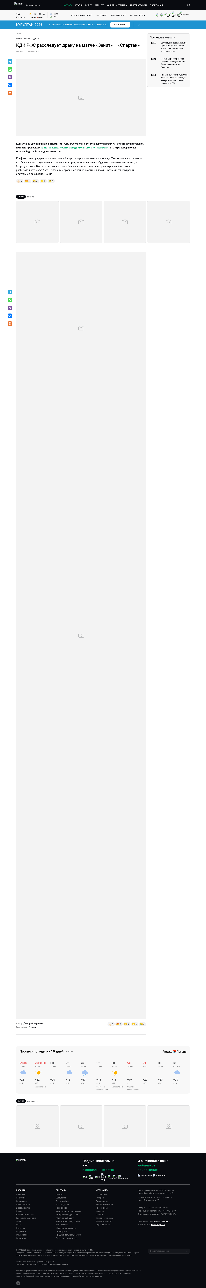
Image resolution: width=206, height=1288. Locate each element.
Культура (20, 1228)
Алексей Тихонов (162, 1221)
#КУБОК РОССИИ (23, 39)
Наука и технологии (25, 1215)
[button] (32, 5)
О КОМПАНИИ (156, 5)
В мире (19, 1211)
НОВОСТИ (67, 5)
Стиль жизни (22, 1235)
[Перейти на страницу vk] (85, 1177)
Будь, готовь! (62, 1198)
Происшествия (23, 1204)
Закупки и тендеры (104, 1218)
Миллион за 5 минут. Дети (68, 1221)
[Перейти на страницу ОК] (97, 1177)
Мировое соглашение (66, 1228)
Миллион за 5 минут (65, 1218)
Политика (20, 1194)
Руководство (102, 1201)
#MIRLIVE (99, 5)
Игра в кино (61, 1208)
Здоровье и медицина (26, 1218)
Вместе (59, 1194)
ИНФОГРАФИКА (120, 25)
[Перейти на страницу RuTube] (117, 1177)
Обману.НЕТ (61, 1231)
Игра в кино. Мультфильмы (68, 1211)
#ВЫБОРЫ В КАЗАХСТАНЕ (81, 15)
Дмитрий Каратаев (34, 1023)
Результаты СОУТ (104, 1221)
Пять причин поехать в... (67, 1238)
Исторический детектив (67, 1215)
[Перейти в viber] (10, 77)
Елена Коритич (158, 1224)
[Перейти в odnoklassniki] (10, 93)
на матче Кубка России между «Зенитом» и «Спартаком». (75, 147)
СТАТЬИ (79, 5)
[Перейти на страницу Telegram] (123, 1177)
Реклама (100, 1215)
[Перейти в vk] (10, 85)
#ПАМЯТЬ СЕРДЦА (137, 15)
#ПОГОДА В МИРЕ (118, 15)
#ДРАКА (35, 39)
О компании (101, 1194)
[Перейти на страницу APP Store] (159, 1177)
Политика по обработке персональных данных (35, 1262)
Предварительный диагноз (68, 1235)
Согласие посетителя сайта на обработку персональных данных (42, 1265)
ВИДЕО (88, 5)
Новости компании (104, 1204)
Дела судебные (63, 1201)
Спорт (19, 1221)
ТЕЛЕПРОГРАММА (138, 5)
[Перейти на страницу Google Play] (145, 1177)
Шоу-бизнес (21, 1231)
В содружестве (23, 1208)
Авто (18, 1225)
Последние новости (162, 37)
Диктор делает (63, 1204)
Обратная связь (103, 1225)
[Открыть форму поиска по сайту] (189, 5)
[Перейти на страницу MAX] (91, 1177)
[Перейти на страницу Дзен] (110, 1177)
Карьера (100, 1211)
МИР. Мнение (62, 1225)
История (100, 1198)
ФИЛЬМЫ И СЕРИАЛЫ (117, 5)
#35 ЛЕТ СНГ (101, 15)
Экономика (21, 1201)
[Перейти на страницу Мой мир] (104, 1177)
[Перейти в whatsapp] (10, 70)
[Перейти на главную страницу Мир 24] (18, 5)
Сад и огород (22, 1238)
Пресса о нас (102, 1208)
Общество (21, 1198)
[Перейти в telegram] (10, 62)
